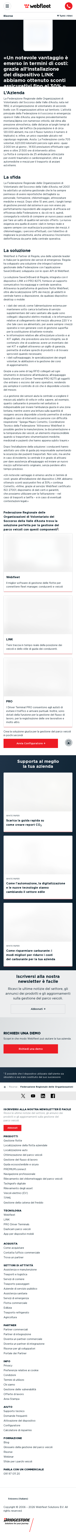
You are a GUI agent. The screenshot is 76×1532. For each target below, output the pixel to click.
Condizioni (10, 1375)
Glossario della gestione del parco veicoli (28, 1447)
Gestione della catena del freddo (23, 1202)
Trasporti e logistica (15, 1274)
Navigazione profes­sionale (19, 1174)
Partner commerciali (16, 1329)
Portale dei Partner (15, 1353)
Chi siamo (9, 1384)
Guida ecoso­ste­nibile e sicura (21, 1164)
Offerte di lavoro (14, 1394)
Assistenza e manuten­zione (20, 1269)
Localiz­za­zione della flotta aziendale (25, 1145)
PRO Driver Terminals (16, 1224)
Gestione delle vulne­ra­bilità (20, 1389)
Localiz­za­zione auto (16, 1150)
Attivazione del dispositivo (20, 1420)
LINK (7, 1219)
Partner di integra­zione (17, 1334)
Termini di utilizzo (14, 1379)
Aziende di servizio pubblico (20, 1288)
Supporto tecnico (14, 1411)
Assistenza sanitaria (15, 1293)
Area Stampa (11, 1399)
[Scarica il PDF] (68, 742)
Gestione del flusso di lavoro (21, 1159)
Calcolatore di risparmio (18, 1430)
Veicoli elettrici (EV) (16, 1193)
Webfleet (9, 1214)
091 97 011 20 (12, 1473)
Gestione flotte (13, 1140)
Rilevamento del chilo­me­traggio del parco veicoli (33, 1178)
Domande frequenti (15, 1415)
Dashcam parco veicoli (17, 1229)
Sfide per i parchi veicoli (18, 1461)
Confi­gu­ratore (12, 1425)
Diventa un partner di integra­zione (24, 1343)
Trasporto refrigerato (16, 1312)
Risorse (13, 1086)
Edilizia (8, 1307)
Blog (6, 1442)
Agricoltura (10, 1317)
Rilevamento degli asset (18, 1188)
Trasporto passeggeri (16, 1283)
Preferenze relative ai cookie (21, 1370)
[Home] (5, 1087)
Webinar (9, 1456)
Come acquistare (14, 1247)
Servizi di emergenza (16, 1298)
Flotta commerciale (15, 1303)
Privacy (8, 1365)
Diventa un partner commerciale (23, 1339)
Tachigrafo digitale (15, 1183)
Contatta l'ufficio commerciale (22, 1252)
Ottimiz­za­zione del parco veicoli (23, 1155)
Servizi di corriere (14, 1279)
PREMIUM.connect (15, 1169)
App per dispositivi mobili (19, 1233)
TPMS (7, 1197)
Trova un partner (14, 1257)
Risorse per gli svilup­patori (19, 1348)
